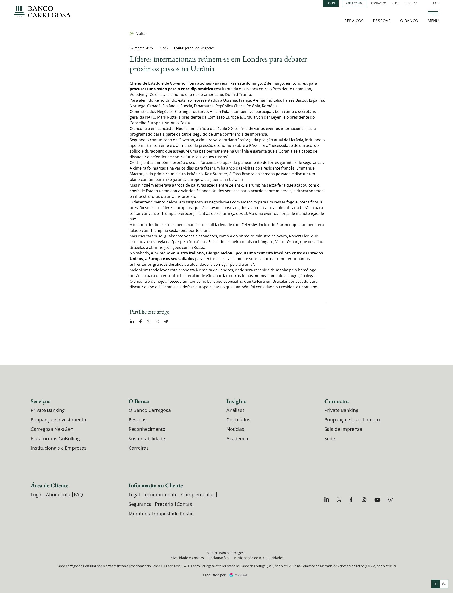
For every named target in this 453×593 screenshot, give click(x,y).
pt (436, 3)
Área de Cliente (49, 485)
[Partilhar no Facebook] (140, 321)
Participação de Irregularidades (259, 558)
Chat (395, 3)
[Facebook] (352, 499)
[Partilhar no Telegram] (166, 321)
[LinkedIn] (327, 499)
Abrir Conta (354, 3)
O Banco (409, 20)
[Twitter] (340, 499)
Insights (236, 401)
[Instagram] (365, 499)
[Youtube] (377, 499)
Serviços (354, 20)
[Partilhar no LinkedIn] (132, 321)
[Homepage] (42, 11)
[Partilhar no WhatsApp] (157, 321)
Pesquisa (411, 3)
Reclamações (219, 558)
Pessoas (382, 20)
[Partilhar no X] (149, 321)
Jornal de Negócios (200, 48)
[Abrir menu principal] (433, 14)
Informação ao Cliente (156, 485)
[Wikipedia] (390, 499)
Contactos (378, 3)
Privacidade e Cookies (187, 558)
